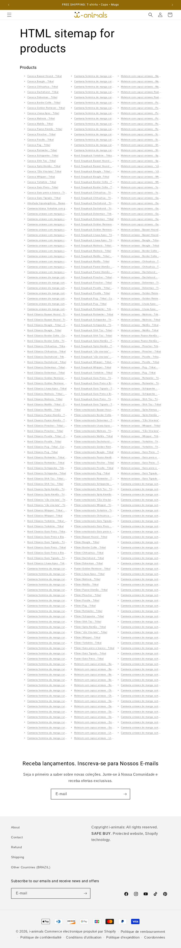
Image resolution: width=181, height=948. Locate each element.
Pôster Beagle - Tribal (86, 542)
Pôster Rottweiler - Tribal (88, 611)
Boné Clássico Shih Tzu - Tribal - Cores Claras (53, 478)
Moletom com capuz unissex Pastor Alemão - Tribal (150, 97)
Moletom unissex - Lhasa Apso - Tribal (142, 309)
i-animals (36, 931)
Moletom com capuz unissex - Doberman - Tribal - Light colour (109, 711)
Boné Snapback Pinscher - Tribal (93, 282)
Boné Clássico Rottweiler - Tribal (45, 462)
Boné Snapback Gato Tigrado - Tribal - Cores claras (104, 388)
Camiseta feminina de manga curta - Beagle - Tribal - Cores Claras (65, 584)
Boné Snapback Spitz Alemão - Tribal (95, 346)
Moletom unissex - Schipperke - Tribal (142, 394)
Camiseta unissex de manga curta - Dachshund (54, 288)
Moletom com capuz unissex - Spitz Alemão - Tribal (150, 161)
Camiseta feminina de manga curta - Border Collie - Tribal (60, 600)
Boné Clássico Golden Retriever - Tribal (49, 383)
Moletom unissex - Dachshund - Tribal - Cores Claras (151, 272)
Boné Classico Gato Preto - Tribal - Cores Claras (55, 531)
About (15, 827)
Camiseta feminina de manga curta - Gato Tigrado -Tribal (106, 150)
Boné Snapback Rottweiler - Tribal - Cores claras (102, 309)
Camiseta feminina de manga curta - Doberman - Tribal (58, 632)
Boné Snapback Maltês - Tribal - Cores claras (100, 256)
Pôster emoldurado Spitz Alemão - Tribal (97, 494)
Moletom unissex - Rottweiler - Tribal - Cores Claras (150, 378)
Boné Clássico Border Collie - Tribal (47, 341)
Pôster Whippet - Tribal (87, 637)
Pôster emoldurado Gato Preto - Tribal (96, 526)
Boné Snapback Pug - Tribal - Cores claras (98, 298)
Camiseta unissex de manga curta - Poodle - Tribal (150, 616)
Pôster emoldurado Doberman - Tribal (95, 420)
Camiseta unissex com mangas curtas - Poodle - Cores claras (62, 256)
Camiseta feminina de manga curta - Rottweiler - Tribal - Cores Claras (66, 717)
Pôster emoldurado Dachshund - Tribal (96, 441)
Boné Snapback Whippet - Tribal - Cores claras (101, 362)
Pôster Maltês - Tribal (86, 584)
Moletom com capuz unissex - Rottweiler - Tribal (148, 129)
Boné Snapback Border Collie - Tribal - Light (99, 182)
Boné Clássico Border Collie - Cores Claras (51, 335)
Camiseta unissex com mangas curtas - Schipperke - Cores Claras (64, 240)
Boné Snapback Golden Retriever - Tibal (97, 229)
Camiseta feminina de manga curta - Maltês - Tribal (56, 669)
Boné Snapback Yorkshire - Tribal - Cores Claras (101, 155)
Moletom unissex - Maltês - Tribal (139, 330)
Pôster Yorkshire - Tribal (88, 642)
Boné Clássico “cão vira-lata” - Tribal (48, 505)
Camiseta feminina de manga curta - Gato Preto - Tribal (106, 139)
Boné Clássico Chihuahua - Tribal (46, 351)
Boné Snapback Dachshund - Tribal (94, 208)
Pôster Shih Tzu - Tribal (87, 621)
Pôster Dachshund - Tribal (89, 558)
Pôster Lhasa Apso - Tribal (89, 574)
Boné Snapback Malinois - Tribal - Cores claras (101, 245)
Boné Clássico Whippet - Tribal (44, 515)
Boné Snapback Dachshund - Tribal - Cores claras (102, 203)
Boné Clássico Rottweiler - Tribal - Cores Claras (54, 457)
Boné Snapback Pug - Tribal (90, 304)
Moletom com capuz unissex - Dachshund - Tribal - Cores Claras (110, 701)
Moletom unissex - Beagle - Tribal (140, 245)
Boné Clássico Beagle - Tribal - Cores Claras (52, 325)
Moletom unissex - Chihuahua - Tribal (142, 266)
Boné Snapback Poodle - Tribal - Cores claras (100, 288)
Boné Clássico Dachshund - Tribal (46, 362)
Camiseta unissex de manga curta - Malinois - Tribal (150, 574)
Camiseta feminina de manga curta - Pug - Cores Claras (59, 706)
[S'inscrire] (125, 794)
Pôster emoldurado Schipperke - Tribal (96, 484)
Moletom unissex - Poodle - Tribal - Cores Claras (148, 357)
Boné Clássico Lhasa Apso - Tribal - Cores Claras (55, 563)
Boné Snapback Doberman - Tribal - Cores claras (102, 214)
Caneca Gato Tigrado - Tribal (44, 198)
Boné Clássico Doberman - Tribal (46, 372)
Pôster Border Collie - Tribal (90, 547)
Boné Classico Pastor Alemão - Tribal (48, 420)
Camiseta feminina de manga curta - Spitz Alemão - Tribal (107, 81)
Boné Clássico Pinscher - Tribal (45, 431)
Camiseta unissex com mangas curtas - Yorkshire (55, 219)
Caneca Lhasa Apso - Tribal (43, 113)
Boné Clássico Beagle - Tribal (44, 330)
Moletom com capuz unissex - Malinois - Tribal (147, 81)
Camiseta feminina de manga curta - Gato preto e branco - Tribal (111, 145)
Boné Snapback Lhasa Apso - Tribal (94, 240)
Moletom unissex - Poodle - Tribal (140, 362)
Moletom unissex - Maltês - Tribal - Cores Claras (148, 325)
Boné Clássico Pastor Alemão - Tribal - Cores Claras (57, 415)
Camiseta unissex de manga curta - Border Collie (55, 282)
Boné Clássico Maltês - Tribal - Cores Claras (52, 404)
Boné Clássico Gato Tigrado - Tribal (47, 558)
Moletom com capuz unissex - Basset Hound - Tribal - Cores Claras (112, 664)
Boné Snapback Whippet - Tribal (92, 367)
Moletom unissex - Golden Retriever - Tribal (145, 298)
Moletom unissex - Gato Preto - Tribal (142, 462)
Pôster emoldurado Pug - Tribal (92, 473)
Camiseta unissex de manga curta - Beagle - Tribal (150, 499)
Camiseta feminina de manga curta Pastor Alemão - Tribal (60, 680)
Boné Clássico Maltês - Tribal (43, 409)
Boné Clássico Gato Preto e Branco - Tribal (52, 552)
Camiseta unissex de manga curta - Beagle (52, 304)
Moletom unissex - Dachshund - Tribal (142, 277)
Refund (16, 847)
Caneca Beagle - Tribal (40, 81)
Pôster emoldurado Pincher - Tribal (94, 462)
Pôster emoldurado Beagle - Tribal (93, 452)
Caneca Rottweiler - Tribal (42, 150)
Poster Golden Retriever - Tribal (92, 568)
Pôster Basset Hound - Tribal (90, 537)
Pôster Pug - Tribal (85, 605)
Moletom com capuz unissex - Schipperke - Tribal (149, 139)
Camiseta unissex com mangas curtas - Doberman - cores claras (63, 224)
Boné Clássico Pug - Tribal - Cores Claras (51, 447)
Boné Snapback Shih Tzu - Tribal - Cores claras (101, 330)
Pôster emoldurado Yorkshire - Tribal (95, 510)
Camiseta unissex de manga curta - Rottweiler (53, 298)
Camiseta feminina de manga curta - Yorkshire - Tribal (105, 118)
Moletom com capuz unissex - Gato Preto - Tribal (149, 214)
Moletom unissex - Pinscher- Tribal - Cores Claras (149, 346)
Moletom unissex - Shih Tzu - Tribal (141, 404)
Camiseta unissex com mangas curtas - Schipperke (56, 235)
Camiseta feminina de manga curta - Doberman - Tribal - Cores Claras (67, 627)
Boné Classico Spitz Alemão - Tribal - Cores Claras (56, 489)
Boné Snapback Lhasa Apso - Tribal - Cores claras (103, 235)
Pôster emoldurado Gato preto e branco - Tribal (101, 531)
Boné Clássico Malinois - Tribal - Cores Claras (53, 394)
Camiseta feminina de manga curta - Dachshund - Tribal (59, 621)
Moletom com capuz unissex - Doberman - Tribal (101, 717)
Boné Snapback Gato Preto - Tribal (94, 399)
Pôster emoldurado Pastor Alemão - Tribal (98, 457)
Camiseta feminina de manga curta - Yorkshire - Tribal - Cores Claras (113, 113)
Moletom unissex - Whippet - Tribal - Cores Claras (149, 436)
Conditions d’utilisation (84, 937)
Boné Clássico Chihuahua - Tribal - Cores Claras (55, 346)
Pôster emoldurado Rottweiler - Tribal (95, 478)
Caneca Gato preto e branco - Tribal (48, 192)
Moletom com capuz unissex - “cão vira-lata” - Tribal (150, 171)
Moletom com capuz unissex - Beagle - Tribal (99, 680)
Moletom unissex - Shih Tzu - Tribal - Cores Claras (149, 399)
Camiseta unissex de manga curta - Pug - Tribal (148, 627)
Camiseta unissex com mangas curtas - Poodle (54, 251)
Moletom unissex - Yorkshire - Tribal (141, 447)
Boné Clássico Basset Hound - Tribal (48, 319)
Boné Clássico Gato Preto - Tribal (46, 547)
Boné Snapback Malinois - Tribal (92, 251)
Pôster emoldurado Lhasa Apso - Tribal (96, 425)
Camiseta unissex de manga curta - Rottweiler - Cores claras (61, 293)
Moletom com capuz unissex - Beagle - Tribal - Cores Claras (108, 674)
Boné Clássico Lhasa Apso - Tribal (47, 388)
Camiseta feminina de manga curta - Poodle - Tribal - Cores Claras (65, 695)
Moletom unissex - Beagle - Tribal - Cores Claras (148, 240)
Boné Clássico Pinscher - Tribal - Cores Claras (53, 425)
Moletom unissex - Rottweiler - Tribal (141, 383)
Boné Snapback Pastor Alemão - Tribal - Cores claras (104, 266)
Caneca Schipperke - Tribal (42, 155)
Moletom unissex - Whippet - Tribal (140, 425)
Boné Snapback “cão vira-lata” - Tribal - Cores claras (104, 351)
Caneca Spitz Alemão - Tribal (43, 166)
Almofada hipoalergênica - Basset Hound (50, 203)
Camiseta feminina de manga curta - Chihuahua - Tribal (59, 611)
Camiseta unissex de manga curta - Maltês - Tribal (149, 590)
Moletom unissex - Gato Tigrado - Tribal (143, 473)
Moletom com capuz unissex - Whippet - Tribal (147, 182)
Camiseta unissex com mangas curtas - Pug (52, 245)
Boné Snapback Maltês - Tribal (91, 261)
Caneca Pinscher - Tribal (41, 134)
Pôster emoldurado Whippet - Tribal (94, 505)
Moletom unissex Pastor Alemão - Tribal (143, 341)
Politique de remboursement (143, 931)
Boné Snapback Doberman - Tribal (94, 219)
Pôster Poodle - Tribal (86, 600)
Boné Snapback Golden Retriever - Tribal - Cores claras (106, 224)
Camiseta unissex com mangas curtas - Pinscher (55, 261)
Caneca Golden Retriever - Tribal (46, 108)
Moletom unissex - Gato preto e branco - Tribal (147, 468)
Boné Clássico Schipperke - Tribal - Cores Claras (55, 468)
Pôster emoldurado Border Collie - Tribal (97, 415)
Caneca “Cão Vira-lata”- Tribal (44, 171)
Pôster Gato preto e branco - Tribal (94, 648)
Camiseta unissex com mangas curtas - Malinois (54, 214)
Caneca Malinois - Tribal (41, 118)
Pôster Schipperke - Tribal (89, 616)
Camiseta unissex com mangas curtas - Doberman (55, 229)
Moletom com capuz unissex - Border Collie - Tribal (103, 685)
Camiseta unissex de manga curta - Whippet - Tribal (150, 711)
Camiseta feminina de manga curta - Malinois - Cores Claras (61, 653)
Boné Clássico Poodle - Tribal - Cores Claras (52, 436)
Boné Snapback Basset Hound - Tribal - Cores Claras (104, 161)
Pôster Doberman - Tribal (88, 563)
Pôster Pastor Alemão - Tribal (90, 590)
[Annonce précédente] (8, 5)
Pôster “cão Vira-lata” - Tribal (90, 632)
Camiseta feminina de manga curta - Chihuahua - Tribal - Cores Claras (67, 605)
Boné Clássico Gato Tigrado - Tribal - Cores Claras (56, 542)
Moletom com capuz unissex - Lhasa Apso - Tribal (102, 738)
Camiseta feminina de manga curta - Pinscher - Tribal (57, 690)
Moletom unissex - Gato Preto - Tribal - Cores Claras (151, 452)
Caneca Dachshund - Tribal (42, 92)
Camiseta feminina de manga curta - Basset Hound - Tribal (60, 579)
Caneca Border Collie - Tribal (43, 102)
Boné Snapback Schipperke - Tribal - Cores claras (102, 319)
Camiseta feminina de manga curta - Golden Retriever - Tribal (62, 637)
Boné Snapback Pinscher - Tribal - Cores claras (101, 277)
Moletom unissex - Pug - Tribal (138, 372)
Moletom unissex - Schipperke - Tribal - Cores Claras (151, 388)
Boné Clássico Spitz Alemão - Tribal (47, 494)
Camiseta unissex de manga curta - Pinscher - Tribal (151, 579)
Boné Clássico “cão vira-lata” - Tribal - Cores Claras (56, 499)
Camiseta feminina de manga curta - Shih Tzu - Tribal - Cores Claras (66, 738)
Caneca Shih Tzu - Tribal (41, 161)
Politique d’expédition (123, 937)
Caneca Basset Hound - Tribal (44, 76)
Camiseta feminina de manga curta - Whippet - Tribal (104, 108)
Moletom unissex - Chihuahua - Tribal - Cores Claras (151, 261)
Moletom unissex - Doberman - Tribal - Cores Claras (150, 282)
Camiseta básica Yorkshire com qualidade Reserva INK (58, 208)
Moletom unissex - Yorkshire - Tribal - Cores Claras (150, 441)
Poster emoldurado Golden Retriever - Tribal (99, 447)
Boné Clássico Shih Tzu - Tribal (45, 484)
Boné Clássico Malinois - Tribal (44, 399)
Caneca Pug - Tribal (38, 145)
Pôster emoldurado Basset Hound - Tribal (97, 409)
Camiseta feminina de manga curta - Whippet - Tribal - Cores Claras (112, 102)
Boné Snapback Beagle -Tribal (91, 176)
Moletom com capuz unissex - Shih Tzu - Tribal (147, 150)
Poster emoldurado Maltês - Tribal (93, 436)
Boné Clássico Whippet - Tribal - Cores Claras (53, 510)
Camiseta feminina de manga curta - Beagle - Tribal (56, 590)
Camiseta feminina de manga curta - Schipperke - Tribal (59, 733)
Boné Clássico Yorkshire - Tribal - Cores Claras (54, 521)
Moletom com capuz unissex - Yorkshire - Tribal (148, 192)
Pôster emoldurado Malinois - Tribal (94, 431)
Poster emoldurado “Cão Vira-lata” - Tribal (98, 499)
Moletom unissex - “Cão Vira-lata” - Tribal (144, 431)
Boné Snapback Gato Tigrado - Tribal (95, 404)
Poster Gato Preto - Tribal (89, 658)
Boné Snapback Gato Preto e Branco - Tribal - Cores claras (108, 383)
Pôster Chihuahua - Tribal (89, 552)
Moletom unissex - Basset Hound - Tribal (144, 235)
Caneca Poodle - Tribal (40, 139)
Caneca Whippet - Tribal (41, 176)
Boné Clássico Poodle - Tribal (44, 441)
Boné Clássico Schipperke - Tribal (46, 473)
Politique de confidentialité (41, 937)
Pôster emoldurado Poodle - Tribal (93, 468)
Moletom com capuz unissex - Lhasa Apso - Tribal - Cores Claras (111, 733)
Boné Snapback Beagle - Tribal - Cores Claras (100, 171)
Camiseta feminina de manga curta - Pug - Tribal (55, 711)
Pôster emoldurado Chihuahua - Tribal (96, 515)
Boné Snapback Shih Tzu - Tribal (93, 335)
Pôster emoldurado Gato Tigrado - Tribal (97, 521)
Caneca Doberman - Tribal (42, 97)
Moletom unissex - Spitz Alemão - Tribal (143, 415)
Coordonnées (154, 937)
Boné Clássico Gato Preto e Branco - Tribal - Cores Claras (60, 537)
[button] (9, 15)
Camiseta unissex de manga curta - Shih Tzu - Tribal (151, 658)
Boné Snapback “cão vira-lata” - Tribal (96, 357)
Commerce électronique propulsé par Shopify (80, 931)
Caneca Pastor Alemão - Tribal (44, 129)
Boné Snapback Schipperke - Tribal (94, 325)
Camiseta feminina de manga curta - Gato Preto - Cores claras (109, 123)
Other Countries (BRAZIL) (30, 867)
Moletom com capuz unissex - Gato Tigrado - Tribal (150, 224)
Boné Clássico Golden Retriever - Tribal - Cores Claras (58, 378)
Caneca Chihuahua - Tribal (42, 86)
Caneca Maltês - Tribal (40, 123)
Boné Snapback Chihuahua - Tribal (94, 198)
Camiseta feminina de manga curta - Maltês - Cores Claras (60, 664)
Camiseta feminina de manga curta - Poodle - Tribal (56, 701)
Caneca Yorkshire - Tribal (41, 182)
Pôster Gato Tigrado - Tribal (90, 653)
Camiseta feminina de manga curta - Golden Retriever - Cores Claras (66, 568)
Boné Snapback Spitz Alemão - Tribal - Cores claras (103, 341)
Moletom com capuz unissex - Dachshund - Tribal (102, 706)
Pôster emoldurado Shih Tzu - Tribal (94, 489)
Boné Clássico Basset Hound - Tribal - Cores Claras (56, 314)
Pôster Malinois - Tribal (87, 579)
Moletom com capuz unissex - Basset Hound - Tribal (103, 669)
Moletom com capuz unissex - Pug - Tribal (145, 118)
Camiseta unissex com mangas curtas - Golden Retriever (59, 266)
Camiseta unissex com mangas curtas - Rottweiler (55, 272)
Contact (17, 837)
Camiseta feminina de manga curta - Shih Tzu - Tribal (104, 76)
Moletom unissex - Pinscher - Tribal (141, 351)
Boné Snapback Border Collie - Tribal (95, 187)
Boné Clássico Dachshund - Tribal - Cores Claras (55, 357)
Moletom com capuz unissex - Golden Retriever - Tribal (105, 722)
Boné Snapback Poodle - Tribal (92, 293)
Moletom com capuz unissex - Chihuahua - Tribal (102, 695)
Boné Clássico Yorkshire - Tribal (45, 526)
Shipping (17, 857)
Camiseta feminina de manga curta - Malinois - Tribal (57, 658)
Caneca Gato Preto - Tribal (42, 187)
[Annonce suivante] (172, 5)
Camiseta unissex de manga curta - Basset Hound (56, 309)
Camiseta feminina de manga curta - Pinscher (53, 685)
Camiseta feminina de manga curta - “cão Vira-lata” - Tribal (107, 97)
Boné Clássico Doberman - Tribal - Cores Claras (54, 367)
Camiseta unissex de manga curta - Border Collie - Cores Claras (63, 277)
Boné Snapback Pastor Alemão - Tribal (96, 272)
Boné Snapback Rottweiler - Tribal (93, 314)
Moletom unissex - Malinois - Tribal (140, 319)
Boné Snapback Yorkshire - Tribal (93, 372)
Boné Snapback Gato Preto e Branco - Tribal (100, 394)
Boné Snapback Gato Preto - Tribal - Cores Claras (103, 378)
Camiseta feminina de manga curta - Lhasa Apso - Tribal (59, 648)
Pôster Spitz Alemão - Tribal (90, 627)
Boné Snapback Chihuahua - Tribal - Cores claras (102, 192)
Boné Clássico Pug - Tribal (42, 452)
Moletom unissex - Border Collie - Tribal (143, 256)
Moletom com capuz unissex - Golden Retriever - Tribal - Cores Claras (114, 727)
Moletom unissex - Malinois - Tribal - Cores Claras (149, 314)
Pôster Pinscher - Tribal (87, 595)
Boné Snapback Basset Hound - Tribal (96, 166)
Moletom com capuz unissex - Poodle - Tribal (146, 108)
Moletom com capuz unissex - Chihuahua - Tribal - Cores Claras (110, 690)
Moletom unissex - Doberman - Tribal (142, 288)
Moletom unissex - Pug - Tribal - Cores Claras (147, 367)
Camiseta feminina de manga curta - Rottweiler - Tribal (58, 722)
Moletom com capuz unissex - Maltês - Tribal (146, 86)
